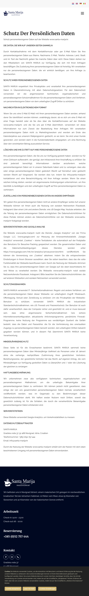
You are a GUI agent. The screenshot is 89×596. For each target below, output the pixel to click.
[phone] (18, 557)
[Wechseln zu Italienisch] (84, 3)
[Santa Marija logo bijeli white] (19, 479)
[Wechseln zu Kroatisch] (73, 3)
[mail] (12, 557)
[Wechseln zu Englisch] (77, 3)
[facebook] (5, 557)
